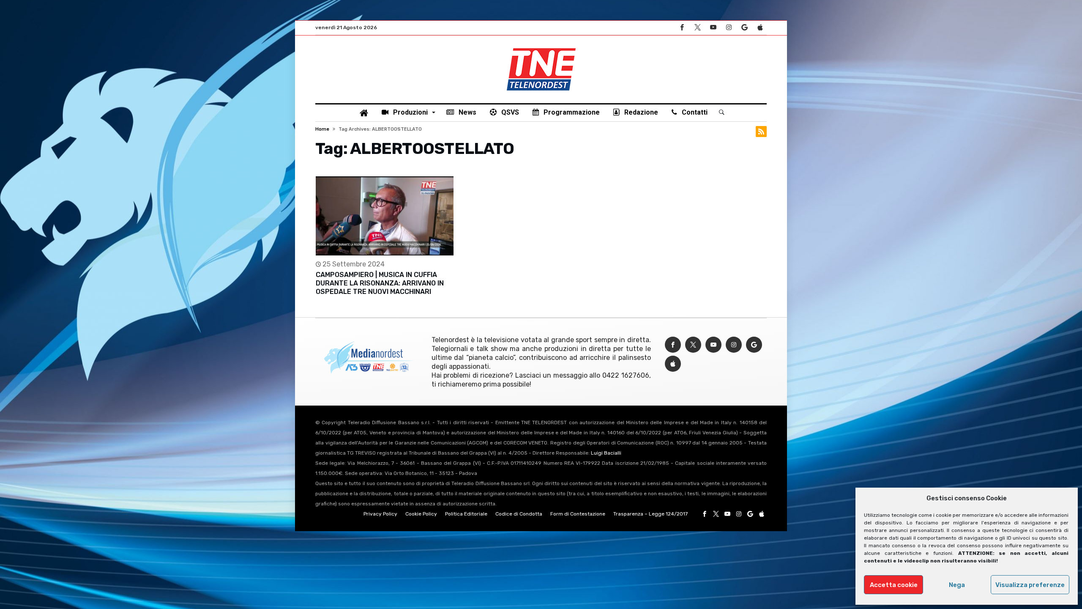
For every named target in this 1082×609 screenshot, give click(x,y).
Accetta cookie (894, 585)
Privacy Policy (380, 514)
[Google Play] (744, 28)
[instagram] (728, 28)
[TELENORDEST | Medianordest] (541, 48)
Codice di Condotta (518, 514)
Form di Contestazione (577, 514)
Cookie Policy (421, 514)
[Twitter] (697, 28)
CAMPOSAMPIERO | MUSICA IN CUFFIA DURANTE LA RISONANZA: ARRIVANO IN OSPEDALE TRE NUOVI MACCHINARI (380, 283)
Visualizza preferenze (1030, 585)
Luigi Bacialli (606, 453)
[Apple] (760, 28)
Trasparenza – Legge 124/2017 (650, 514)
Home (322, 129)
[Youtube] (713, 28)
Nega (957, 585)
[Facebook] (682, 28)
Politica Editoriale (466, 514)
